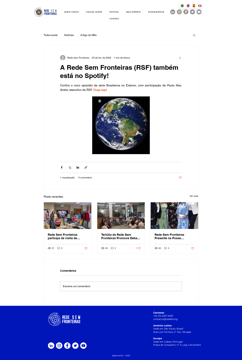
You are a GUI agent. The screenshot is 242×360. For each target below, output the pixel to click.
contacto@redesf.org (165, 319)
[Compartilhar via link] (85, 167)
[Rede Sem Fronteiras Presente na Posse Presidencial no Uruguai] (174, 215)
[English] (187, 5)
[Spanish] (193, 5)
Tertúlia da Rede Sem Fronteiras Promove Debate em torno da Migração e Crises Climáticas (120, 236)
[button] (194, 35)
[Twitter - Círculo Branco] (75, 345)
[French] (199, 5)
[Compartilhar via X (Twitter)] (69, 167)
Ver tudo (194, 196)
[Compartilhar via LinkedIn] (77, 167)
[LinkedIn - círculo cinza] (172, 11)
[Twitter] (192, 11)
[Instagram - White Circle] (59, 345)
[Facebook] (185, 11)
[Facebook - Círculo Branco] (67, 345)
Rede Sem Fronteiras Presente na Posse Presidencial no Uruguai (171, 236)
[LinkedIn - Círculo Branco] (51, 345)
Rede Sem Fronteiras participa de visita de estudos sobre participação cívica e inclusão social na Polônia (67, 236)
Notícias (69, 35)
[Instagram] (179, 11)
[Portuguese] (181, 5)
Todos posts (51, 35)
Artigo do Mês (88, 35)
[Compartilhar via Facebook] (61, 167)
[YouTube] (199, 11)
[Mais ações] (180, 58)
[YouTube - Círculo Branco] (83, 345)
